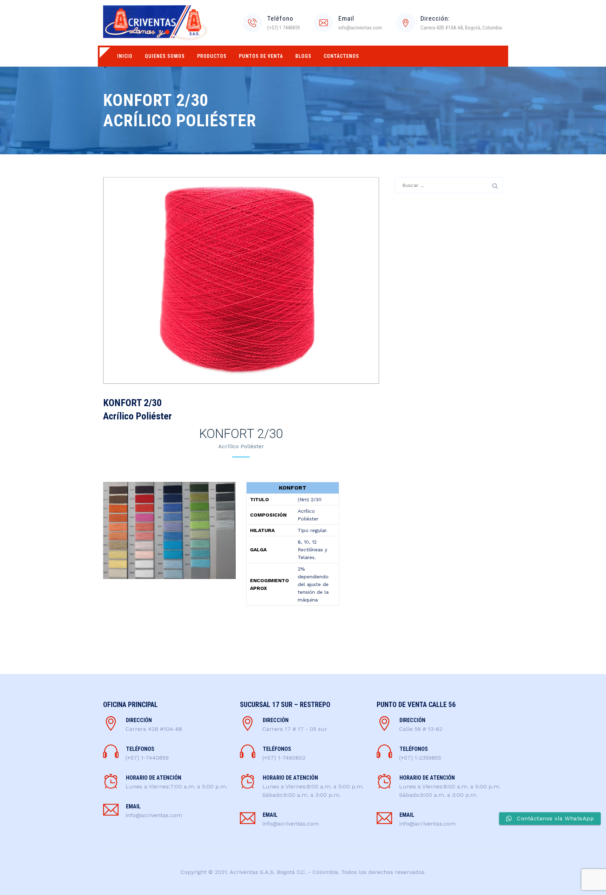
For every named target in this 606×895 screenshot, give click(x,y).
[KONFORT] (169, 530)
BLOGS (303, 56)
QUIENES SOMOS (165, 56)
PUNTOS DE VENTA (261, 56)
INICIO (125, 56)
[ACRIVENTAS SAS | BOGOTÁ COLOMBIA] (155, 23)
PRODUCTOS (212, 56)
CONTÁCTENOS (341, 56)
